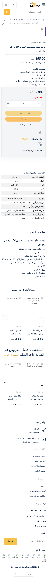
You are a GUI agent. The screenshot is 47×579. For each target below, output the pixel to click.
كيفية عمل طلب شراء (38, 491)
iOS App (42, 521)
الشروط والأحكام (39, 461)
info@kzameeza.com (31, 442)
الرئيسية (43, 19)
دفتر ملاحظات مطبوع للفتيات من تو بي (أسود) (34, 397)
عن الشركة (42, 486)
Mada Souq (27, 138)
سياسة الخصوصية (39, 456)
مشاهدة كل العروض (11, 355)
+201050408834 (32, 432)
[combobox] (23, 573)
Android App (41, 526)
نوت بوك (6, 19)
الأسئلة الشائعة (40, 471)
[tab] (41, 31)
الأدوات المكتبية (17, 19)
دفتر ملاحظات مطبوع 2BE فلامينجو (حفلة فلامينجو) (34, 332)
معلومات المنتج (37, 232)
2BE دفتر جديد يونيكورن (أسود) (14, 397)
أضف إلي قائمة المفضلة (22, 124)
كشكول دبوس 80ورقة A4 (15, 332)
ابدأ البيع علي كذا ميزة (38, 496)
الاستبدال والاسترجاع (38, 466)
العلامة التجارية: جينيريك (38, 42)
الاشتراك (10, 541)
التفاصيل (25, 150)
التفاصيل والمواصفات (34, 172)
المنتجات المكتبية (31, 19)
